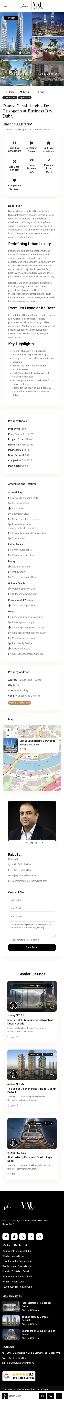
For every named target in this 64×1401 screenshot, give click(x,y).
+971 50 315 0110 (21, 864)
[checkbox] (9, 940)
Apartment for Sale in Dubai (16, 1251)
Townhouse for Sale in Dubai (17, 1261)
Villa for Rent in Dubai (13, 1281)
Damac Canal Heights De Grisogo (37, 741)
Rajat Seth (15, 855)
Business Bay (42, 129)
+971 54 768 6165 (21, 870)
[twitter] (22, 1236)
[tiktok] (14, 1236)
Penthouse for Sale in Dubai (16, 1266)
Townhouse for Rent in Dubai (17, 1286)
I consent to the (25, 940)
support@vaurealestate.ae (20, 1363)
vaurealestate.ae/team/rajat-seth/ (30, 881)
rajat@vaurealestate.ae (24, 875)
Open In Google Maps (19, 702)
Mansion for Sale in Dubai (15, 1271)
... (36, 1031)
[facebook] (5, 1236)
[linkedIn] (31, 1236)
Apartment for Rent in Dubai (17, 1276)
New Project (9, 97)
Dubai (31, 129)
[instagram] (39, 1236)
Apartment (25, 97)
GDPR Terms (33, 940)
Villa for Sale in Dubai (13, 1256)
